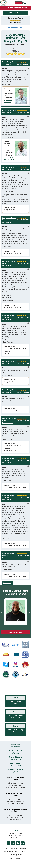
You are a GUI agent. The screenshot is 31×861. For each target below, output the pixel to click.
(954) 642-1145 (15, 759)
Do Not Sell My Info (20, 851)
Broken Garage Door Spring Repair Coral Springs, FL (8, 317)
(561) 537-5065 (15, 772)
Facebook (18, 843)
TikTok (8, 843)
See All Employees (15, 632)
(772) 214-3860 (15, 765)
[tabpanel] (15, 611)
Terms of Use (9, 848)
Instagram (13, 843)
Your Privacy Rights (15, 855)
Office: (15, 783)
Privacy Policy (20, 848)
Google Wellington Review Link (23, 843)
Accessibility (7, 851)
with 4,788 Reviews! (15, 22)
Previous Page (7, 583)
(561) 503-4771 (15, 753)
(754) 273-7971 (15, 747)
